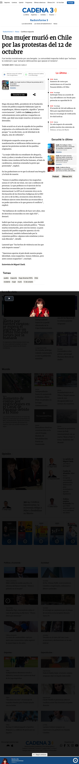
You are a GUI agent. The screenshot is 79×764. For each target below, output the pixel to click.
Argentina (34, 15)
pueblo (6, 278)
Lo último (62, 73)
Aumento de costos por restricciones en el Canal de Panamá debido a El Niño (60, 84)
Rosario (51, 15)
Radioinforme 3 (39, 20)
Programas (28, 2)
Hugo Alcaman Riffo (26, 278)
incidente (7, 282)
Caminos (14, 2)
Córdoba (43, 15)
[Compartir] (34, 94)
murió (20, 282)
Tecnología (57, 92)
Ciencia (56, 122)
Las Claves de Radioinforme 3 (43, 24)
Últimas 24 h (51, 2)
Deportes (7, 2)
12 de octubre (28, 282)
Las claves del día (27, 24)
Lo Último (26, 15)
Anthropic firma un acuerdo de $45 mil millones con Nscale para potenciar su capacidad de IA (62, 97)
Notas (55, 24)
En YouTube (60, 2)
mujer (14, 282)
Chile (36, 278)
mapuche (13, 278)
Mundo (56, 79)
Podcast (56, 176)
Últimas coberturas (39, 2)
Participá (70, 2)
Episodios (13, 88)
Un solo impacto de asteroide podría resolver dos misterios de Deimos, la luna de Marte (62, 127)
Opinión (21, 2)
